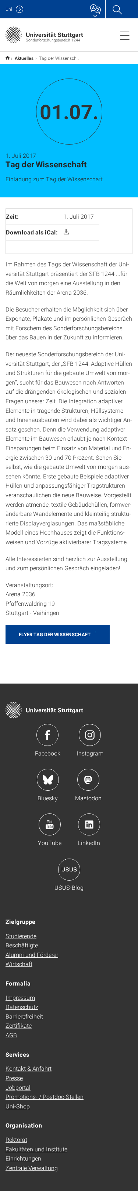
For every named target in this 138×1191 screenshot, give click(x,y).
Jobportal (18, 1087)
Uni (9, 9)
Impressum (20, 997)
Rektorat (16, 1139)
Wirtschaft (19, 964)
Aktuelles (24, 58)
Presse (14, 1078)
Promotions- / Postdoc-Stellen (45, 1096)
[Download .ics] (66, 232)
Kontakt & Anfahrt (29, 1068)
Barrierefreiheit (24, 1016)
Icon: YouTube (50, 824)
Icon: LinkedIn (89, 824)
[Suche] (117, 9)
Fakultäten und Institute (36, 1149)
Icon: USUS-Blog (69, 870)
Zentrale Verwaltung (32, 1168)
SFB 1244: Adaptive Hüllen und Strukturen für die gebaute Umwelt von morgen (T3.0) (8, 58)
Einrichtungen (23, 1158)
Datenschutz (22, 1006)
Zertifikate (19, 1025)
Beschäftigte (22, 945)
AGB (11, 1035)
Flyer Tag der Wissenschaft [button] (55, 634)
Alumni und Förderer (32, 954)
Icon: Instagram (90, 735)
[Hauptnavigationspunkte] (124, 35)
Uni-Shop (18, 1106)
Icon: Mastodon (88, 780)
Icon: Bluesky (48, 780)
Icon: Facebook (47, 735)
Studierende (21, 936)
